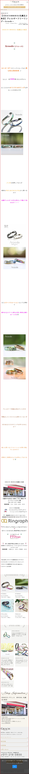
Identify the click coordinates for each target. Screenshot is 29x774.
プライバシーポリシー (11, 762)
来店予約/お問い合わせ (14, 7)
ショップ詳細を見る (6, 722)
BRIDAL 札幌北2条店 (23, 24)
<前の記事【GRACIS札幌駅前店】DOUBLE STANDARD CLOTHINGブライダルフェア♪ (12, 561)
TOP (2, 9)
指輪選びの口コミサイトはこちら (16, 515)
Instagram (13, 511)
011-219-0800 (12, 4)
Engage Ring (14, 23)
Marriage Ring (23, 23)
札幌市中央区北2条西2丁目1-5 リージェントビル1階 (13, 718)
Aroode (7, 23)
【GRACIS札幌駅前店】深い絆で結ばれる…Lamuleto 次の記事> (12, 565)
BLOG (5, 9)
